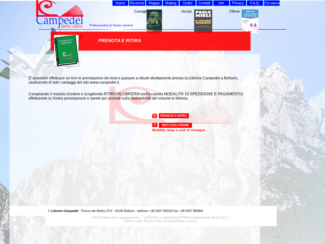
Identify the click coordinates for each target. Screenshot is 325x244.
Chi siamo (272, 3)
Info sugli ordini (175, 125)
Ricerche (137, 3)
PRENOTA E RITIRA (173, 115)
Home (120, 3)
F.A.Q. (255, 3)
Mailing (170, 3)
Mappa (154, 3)
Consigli (140, 11)
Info (221, 3)
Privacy (238, 3)
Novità (187, 11)
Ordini (187, 3)
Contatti (204, 3)
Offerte (234, 11)
